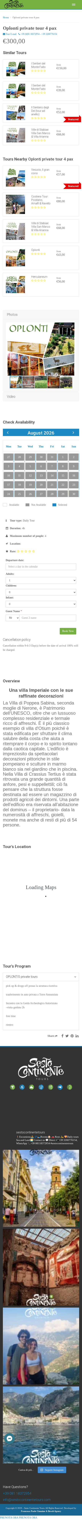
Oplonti (35, 250)
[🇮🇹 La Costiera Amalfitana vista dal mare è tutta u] (41, 1424)
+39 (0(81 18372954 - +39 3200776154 (38, 34)
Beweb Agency (54, 1511)
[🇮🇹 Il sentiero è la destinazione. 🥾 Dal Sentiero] (41, 1346)
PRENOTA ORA (9, 1517)
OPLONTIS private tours (22, 977)
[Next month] (73, 432)
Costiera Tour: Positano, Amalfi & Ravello (41, 200)
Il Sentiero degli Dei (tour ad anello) (40, 111)
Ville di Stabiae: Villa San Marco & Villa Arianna (40, 133)
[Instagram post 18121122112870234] (41, 1267)
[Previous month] (8, 432)
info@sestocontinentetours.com (27, 1500)
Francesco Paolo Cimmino (33, 1511)
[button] (9, 1438)
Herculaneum (39, 276)
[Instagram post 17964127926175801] (41, 1188)
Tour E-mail (10, 34)
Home (6, 17)
